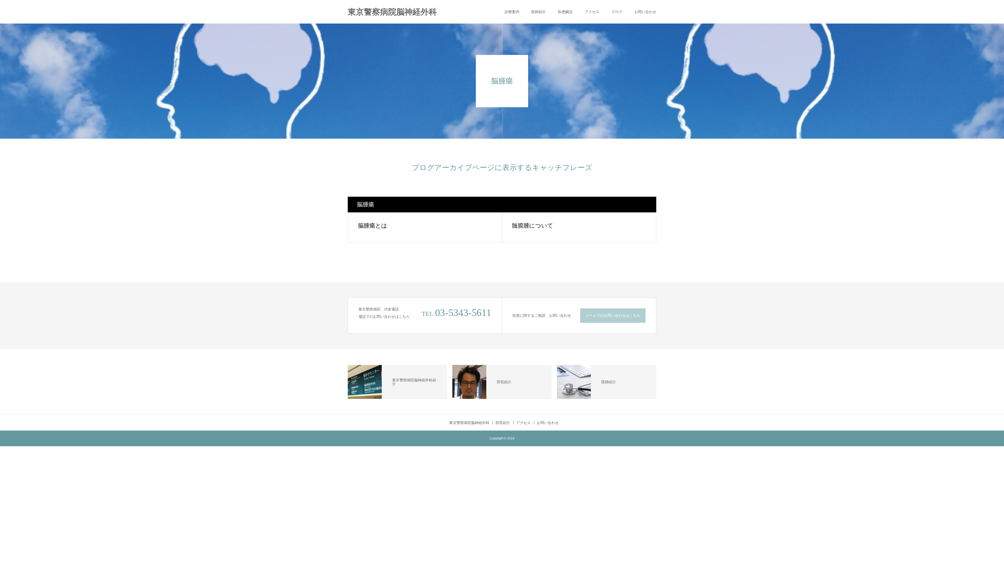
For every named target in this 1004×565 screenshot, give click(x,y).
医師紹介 (538, 12)
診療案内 (512, 12)
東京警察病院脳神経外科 (392, 11)
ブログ (616, 12)
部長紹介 (502, 423)
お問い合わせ (645, 12)
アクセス (592, 12)
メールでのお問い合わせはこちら (612, 315)
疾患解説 (565, 12)
